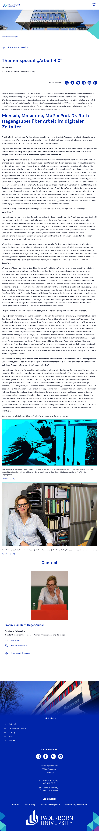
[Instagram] (38, 756)
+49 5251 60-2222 (50, 790)
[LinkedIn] (53, 756)
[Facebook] (45, 756)
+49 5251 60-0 (49, 783)
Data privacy (29, 804)
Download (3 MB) (8, 479)
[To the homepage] (11, 4)
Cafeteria (13, 724)
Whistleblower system (50, 804)
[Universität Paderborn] (49, 817)
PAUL (11, 736)
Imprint (15, 804)
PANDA (12, 740)
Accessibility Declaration (76, 804)
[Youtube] (60, 756)
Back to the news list (18, 47)
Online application (17, 728)
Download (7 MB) (8, 554)
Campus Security (50, 788)
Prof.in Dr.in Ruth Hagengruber (24, 625)
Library (12, 732)
